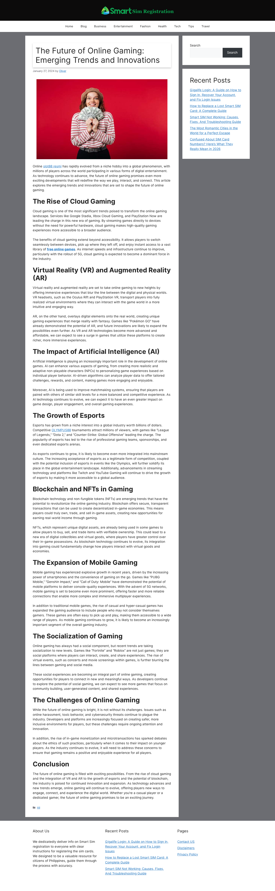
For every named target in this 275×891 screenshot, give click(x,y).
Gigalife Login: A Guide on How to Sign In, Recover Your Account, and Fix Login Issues (215, 94)
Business (100, 26)
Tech (177, 26)
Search (195, 45)
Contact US (186, 842)
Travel (205, 26)
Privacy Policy (187, 854)
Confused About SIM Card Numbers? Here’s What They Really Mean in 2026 (211, 144)
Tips (191, 26)
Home (69, 26)
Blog (84, 26)
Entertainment (123, 26)
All (38, 807)
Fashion (145, 26)
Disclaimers (186, 848)
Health (162, 26)
